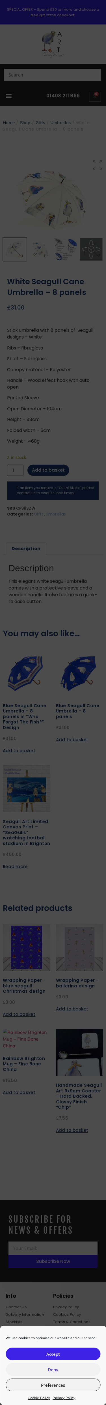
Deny (53, 1369)
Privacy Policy (64, 1398)
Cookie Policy (39, 1398)
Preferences (53, 1385)
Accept (53, 1354)
